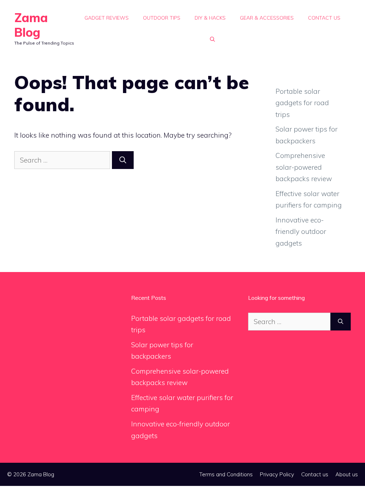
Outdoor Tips (161, 18)
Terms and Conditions (226, 474)
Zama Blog (31, 25)
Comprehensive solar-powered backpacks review (304, 167)
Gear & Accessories (267, 18)
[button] (212, 39)
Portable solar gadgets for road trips (302, 103)
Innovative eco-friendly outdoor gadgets (301, 231)
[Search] (123, 160)
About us (346, 474)
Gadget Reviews (106, 18)
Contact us (324, 18)
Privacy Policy (277, 474)
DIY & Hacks (210, 18)
